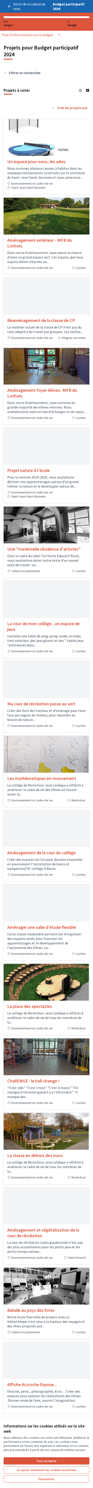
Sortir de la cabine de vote (29, 6)
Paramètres (46, 1479)
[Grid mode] (87, 90)
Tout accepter (46, 1461)
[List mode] (80, 90)
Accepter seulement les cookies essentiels (46, 1470)
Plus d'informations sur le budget (27, 35)
